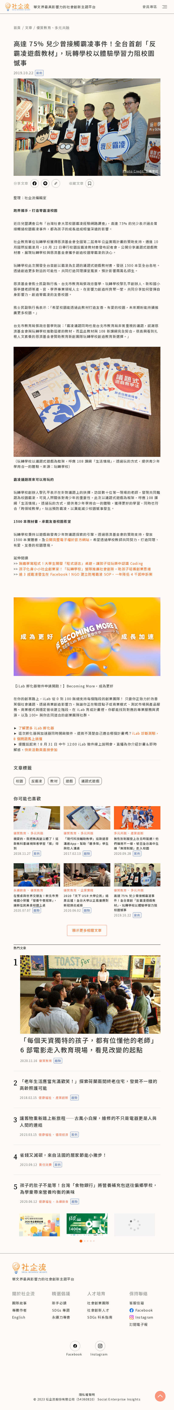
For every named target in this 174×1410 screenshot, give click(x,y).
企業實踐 (87, 890)
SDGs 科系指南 (99, 1317)
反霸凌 (36, 780)
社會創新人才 (98, 1310)
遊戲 (69, 780)
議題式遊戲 (90, 780)
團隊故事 (19, 1302)
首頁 (17, 27)
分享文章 (21, 183)
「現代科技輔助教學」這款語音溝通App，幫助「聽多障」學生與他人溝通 (86, 843)
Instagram (144, 1317)
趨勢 (87, 853)
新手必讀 (59, 1302)
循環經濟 (62, 1134)
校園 (19, 780)
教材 (54, 780)
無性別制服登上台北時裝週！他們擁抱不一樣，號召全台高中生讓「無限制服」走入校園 (136, 843)
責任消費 (45, 1164)
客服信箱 (136, 1302)
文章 (28, 27)
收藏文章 (76, 183)
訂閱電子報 (138, 1324)
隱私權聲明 (87, 1394)
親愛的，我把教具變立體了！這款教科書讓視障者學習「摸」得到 (36, 843)
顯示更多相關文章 (87, 930)
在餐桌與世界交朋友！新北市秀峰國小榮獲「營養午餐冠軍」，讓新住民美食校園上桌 (36, 900)
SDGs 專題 (61, 1310)
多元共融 (62, 27)
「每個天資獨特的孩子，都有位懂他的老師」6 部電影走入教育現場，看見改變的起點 (89, 1044)
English (18, 1317)
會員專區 (149, 6)
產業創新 (137, 833)
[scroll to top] (160, 1396)
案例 (39, 73)
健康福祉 (45, 1097)
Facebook (144, 1310)
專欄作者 (19, 1310)
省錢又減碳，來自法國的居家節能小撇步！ (63, 1155)
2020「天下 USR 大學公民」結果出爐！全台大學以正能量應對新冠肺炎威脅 (86, 900)
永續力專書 (61, 1317)
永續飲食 (20, 890)
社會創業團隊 (98, 1302)
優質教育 (43, 27)
